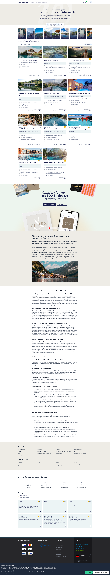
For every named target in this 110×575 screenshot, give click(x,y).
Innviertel (20, 451)
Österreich (66, 296)
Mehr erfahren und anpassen (100, 572)
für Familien (44, 406)
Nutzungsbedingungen (61, 552)
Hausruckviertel (59, 453)
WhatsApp (79, 546)
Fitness (57, 462)
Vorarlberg (34, 296)
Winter (61, 333)
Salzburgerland (21, 455)
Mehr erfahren (62, 204)
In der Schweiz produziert (56, 228)
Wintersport (54, 317)
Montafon (48, 297)
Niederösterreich (78, 449)
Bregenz (71, 296)
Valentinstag (77, 464)
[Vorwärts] (92, 34)
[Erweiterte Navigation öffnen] (50, 2)
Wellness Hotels (21, 464)
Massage (70, 394)
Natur (38, 464)
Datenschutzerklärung (23, 570)
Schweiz (51, 341)
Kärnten (33, 341)
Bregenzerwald (40, 297)
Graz (76, 346)
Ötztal (19, 453)
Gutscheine (38, 2)
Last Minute (44, 2)
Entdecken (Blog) (60, 545)
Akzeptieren (88, 572)
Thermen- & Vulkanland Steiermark (63, 451)
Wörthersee (72, 343)
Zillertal (42, 313)
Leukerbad (40, 431)
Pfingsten (20, 465)
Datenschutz (58, 549)
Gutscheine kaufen (60, 543)
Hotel (38, 352)
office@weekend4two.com (83, 544)
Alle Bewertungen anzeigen (55, 531)
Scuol (57, 422)
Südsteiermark (53, 348)
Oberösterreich (21, 449)
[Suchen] (91, 2)
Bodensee (34, 297)
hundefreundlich (59, 464)
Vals (44, 379)
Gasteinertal (48, 328)
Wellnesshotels (74, 313)
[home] (23, 2)
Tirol (33, 310)
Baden (48, 362)
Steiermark (41, 341)
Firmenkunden (59, 547)
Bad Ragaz (64, 396)
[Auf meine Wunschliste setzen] (40, 47)
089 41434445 (80, 548)
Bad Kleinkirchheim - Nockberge (44, 453)
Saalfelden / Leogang (41, 451)
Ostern (75, 462)
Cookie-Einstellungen (60, 551)
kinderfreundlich (59, 465)
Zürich (60, 379)
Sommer (45, 333)
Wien (33, 351)
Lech (46, 317)
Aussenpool (58, 303)
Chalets (33, 315)
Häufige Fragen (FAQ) (61, 556)
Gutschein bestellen (49, 204)
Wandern (48, 318)
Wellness (43, 318)
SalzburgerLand (37, 325)
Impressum (58, 554)
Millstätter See (35, 345)
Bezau (33, 300)
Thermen (74, 325)
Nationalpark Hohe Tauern (57, 327)
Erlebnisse (33, 2)
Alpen (75, 451)
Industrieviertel (59, 455)
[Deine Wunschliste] (88, 2)
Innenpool (39, 465)
